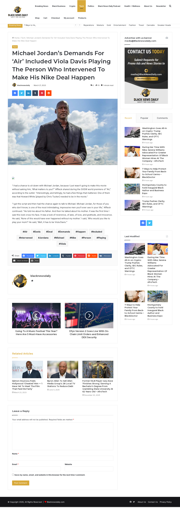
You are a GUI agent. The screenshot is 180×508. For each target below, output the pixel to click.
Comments (162, 118)
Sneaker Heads (164, 25)
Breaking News (41, 6)
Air (25, 231)
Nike (73, 237)
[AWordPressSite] (18, 12)
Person (87, 237)
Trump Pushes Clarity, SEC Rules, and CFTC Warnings (153, 204)
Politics (91, 6)
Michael (60, 237)
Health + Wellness (132, 6)
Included (97, 231)
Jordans (44, 237)
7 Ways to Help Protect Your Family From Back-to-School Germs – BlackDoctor (58, 25)
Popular (144, 118)
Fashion (132, 25)
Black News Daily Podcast (109, 6)
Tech (81, 6)
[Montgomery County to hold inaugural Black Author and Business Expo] (132, 189)
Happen (81, 231)
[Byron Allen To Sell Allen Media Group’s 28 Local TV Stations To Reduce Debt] (62, 369)
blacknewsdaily (23, 85)
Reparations (89, 25)
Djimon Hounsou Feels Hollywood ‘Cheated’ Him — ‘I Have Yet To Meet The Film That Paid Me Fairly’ (27, 385)
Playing (102, 237)
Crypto (72, 6)
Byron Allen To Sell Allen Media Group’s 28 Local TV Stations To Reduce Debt (61, 384)
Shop (37, 18)
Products (82, 18)
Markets (100, 25)
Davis (37, 231)
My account (69, 18)
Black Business (58, 6)
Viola (63, 243)
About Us (148, 6)
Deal (50, 231)
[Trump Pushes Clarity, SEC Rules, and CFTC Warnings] (132, 205)
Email (15, 464)
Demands (64, 231)
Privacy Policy (166, 502)
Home (17, 38)
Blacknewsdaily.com (55, 502)
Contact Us (153, 502)
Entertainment (120, 25)
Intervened (26, 237)
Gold (109, 25)
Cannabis (151, 25)
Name (15, 454)
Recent (128, 118)
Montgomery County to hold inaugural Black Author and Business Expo (154, 189)
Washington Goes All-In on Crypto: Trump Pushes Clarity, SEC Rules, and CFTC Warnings (154, 134)
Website (68, 464)
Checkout (55, 18)
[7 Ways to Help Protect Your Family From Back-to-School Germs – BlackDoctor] (132, 173)
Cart (45, 18)
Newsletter (161, 6)
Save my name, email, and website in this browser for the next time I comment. (49, 475)
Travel (141, 25)
